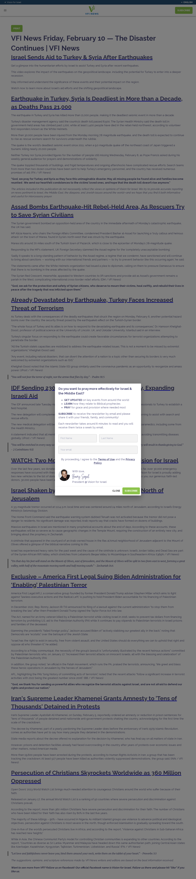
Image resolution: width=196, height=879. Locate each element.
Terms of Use (106, 459)
